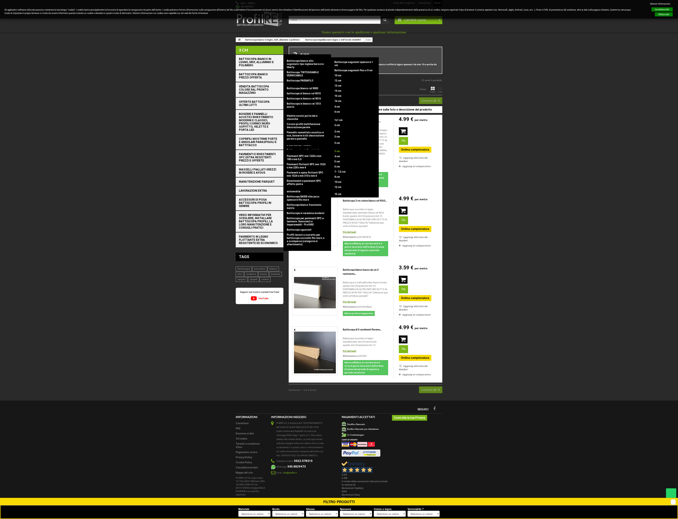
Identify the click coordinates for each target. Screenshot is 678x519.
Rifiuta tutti (663, 14)
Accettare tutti (662, 9)
